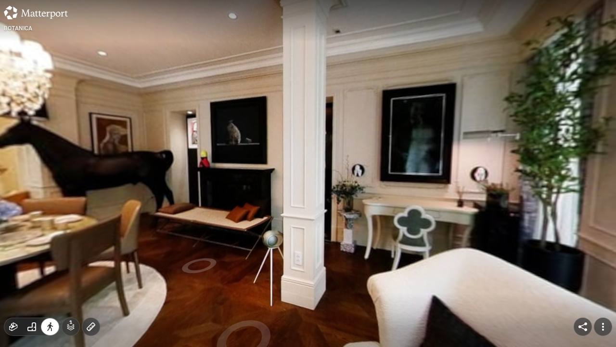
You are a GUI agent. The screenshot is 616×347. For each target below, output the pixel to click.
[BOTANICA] (308, 173)
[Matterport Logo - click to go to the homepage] (36, 12)
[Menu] (603, 327)
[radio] (13, 326)
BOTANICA (18, 28)
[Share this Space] (583, 327)
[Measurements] (91, 327)
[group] (32, 327)
